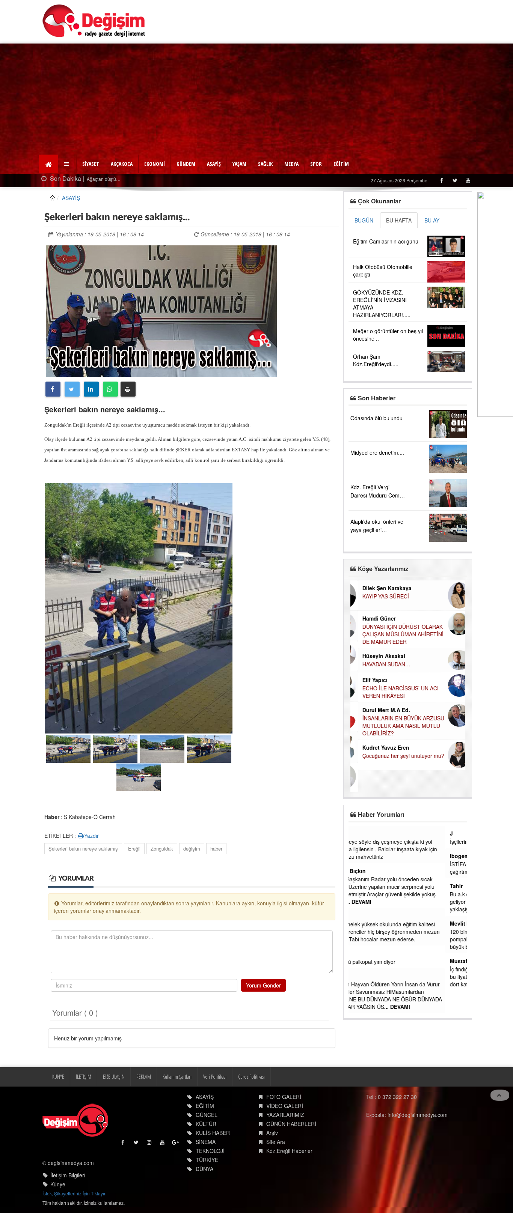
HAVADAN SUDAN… (379, 664)
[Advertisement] (256, 99)
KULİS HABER (213, 1132)
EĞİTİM (341, 163)
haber (216, 848)
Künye (57, 1184)
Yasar (360, 833)
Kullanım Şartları (177, 1076)
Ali (356, 976)
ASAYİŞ (214, 163)
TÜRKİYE (207, 1159)
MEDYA (291, 163)
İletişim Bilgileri (67, 1175)
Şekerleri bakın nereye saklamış (83, 848)
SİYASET (90, 163)
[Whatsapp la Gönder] (110, 389)
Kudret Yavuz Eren (378, 747)
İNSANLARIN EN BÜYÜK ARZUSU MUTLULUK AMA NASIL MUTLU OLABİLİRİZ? (396, 725)
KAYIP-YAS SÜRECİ (378, 596)
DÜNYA (204, 1168)
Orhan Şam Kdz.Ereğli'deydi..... (375, 360)
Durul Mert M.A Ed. (379, 710)
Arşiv (272, 1132)
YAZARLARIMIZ (285, 1114)
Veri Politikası (214, 1076)
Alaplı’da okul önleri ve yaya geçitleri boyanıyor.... (376, 530)
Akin (359, 953)
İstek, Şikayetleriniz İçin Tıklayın (74, 1193)
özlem (360, 916)
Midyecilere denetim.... (377, 452)
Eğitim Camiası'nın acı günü (385, 241)
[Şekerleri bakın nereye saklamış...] (161, 310)
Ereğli (134, 848)
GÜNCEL (206, 1114)
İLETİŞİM (83, 1076)
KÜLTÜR (206, 1123)
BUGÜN (364, 220)
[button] (67, 164)
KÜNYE (58, 1076)
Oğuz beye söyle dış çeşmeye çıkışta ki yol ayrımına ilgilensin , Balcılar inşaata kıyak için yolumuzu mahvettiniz (406, 849)
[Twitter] (454, 180)
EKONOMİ (154, 163)
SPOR (316, 163)
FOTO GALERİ (283, 1096)
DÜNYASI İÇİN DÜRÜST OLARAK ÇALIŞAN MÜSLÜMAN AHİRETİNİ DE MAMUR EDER (395, 634)
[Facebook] (441, 180)
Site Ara (275, 1141)
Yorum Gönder (263, 985)
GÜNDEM (186, 163)
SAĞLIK (265, 163)
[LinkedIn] (91, 389)
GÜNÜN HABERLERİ (291, 1123)
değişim (191, 848)
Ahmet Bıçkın (370, 871)
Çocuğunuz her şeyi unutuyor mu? (396, 755)
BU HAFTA (399, 220)
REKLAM (143, 1076)
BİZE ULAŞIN (114, 1076)
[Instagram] (149, 1144)
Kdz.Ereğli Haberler (289, 1150)
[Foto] (138, 607)
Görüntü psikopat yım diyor (385, 961)
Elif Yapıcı (367, 680)
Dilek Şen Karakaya (379, 588)
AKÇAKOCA (122, 163)
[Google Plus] (176, 1144)
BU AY (431, 220)
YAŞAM (239, 163)
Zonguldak (162, 848)
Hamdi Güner (371, 618)
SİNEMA (206, 1141)
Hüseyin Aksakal (376, 656)
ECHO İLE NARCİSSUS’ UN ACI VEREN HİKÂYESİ (393, 691)
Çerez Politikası (251, 1076)
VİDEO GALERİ (284, 1105)
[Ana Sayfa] (94, 21)
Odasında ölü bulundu (376, 418)
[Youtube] (467, 180)
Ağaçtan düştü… (103, 179)
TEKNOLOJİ (210, 1150)
